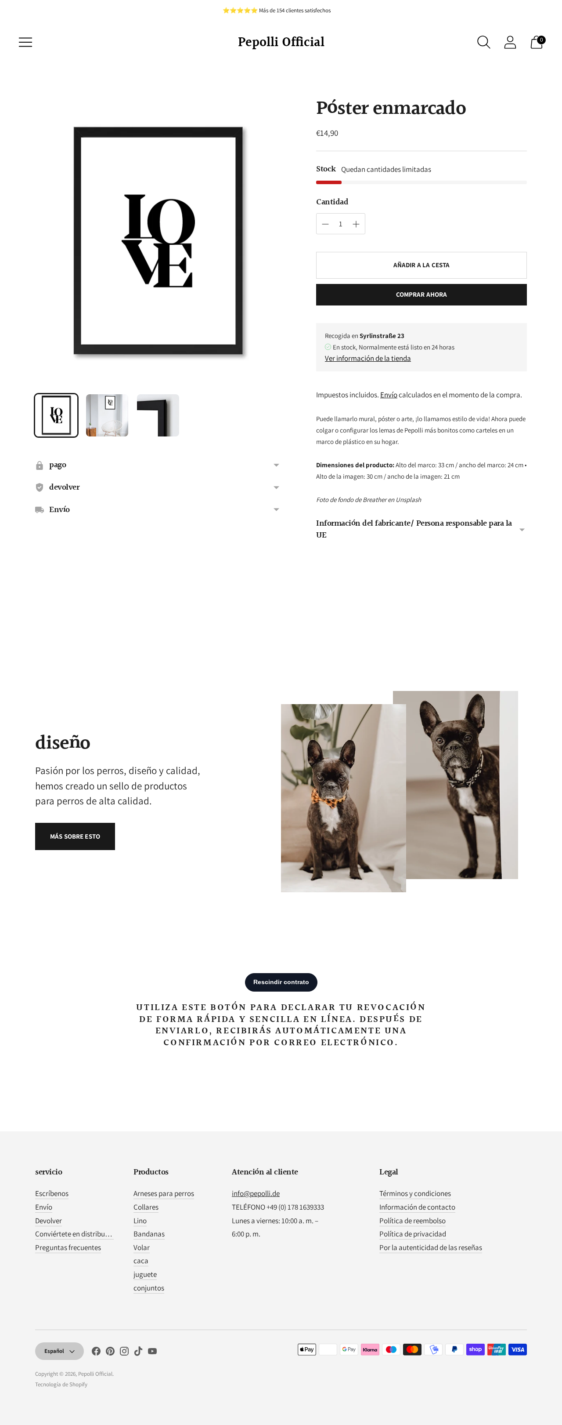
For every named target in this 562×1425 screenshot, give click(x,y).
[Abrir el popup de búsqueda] (484, 42)
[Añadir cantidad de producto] (325, 224)
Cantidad (332, 202)
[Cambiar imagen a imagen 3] (158, 415)
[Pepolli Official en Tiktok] (138, 1353)
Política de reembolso (412, 1220)
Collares (146, 1207)
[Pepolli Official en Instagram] (124, 1353)
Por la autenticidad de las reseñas (430, 1247)
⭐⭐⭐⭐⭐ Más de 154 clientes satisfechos (277, 10)
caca (140, 1260)
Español (54, 1351)
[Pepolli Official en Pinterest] (110, 1353)
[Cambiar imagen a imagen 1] (56, 415)
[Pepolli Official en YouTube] (152, 1353)
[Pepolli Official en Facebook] (96, 1353)
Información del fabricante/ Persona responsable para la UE (414, 529)
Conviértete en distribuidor (76, 1234)
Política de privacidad (412, 1234)
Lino (140, 1220)
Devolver (48, 1220)
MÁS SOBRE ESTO (75, 836)
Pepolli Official (95, 1374)
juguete (145, 1274)
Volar (141, 1247)
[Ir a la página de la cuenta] (510, 42)
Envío (388, 395)
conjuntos (148, 1288)
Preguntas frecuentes (68, 1247)
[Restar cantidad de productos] (356, 224)
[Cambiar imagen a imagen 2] (107, 415)
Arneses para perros (163, 1193)
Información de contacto (417, 1207)
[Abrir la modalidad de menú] (25, 42)
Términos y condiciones (415, 1193)
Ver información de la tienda (368, 358)
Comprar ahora (421, 294)
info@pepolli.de (256, 1193)
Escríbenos (51, 1193)
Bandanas (149, 1234)
